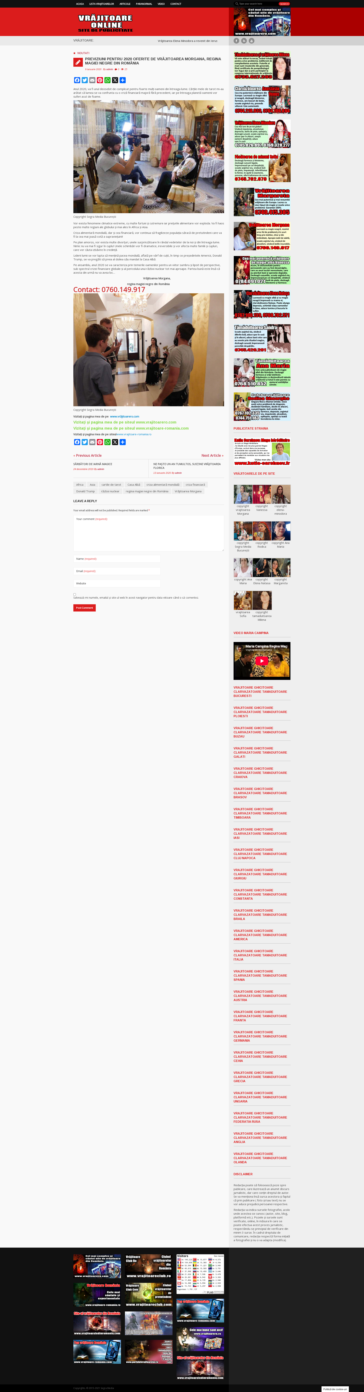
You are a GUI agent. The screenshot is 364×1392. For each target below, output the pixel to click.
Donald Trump (85, 491)
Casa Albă (134, 484)
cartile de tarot (111, 484)
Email (86, 571)
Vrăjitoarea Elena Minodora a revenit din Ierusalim (129, 41)
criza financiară (195, 484)
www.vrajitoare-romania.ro (133, 434)
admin (109, 69)
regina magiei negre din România (147, 491)
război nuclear (110, 491)
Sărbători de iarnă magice (92, 464)
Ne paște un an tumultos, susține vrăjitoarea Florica (187, 466)
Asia (92, 484)
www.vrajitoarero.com (156, 422)
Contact (175, 3)
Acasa (80, 3)
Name (86, 559)
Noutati (83, 53)
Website (81, 583)
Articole (125, 3)
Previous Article (87, 455)
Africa (79, 484)
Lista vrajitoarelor (101, 3)
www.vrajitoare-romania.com (162, 428)
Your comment (92, 519)
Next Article (213, 455)
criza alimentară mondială (163, 484)
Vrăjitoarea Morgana (188, 491)
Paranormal (144, 3)
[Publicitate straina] (262, 452)
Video (161, 3)
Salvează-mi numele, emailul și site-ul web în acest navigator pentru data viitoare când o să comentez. (136, 597)
